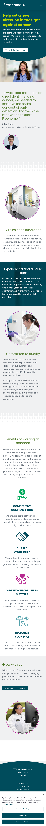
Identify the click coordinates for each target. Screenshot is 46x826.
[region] (23, 808)
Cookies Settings (23, 809)
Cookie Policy (8, 804)
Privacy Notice (23, 786)
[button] (34, 5)
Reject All (23, 815)
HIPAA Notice (23, 789)
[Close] (43, 794)
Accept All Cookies (23, 822)
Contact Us (23, 783)
